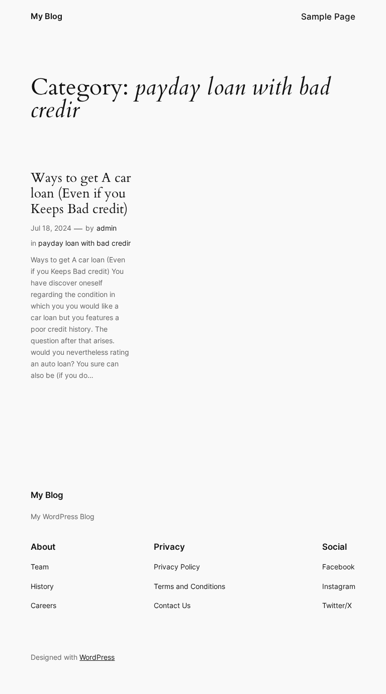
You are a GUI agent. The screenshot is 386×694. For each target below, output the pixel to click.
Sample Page (328, 17)
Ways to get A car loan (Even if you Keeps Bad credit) (81, 193)
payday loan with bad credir (84, 243)
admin (106, 228)
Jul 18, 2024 (51, 228)
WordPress (97, 657)
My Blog (46, 16)
